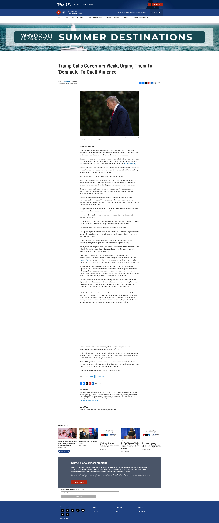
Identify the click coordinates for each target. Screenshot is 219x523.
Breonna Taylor (85, 260)
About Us (127, 18)
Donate (158, 4)
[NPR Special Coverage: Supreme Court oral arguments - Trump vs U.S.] (109, 433)
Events (108, 18)
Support (117, 18)
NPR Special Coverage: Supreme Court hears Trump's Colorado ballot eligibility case (151, 445)
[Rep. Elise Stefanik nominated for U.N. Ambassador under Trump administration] (67, 433)
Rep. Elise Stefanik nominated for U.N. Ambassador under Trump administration (67, 443)
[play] (58, 12)
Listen (58, 18)
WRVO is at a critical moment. (89, 463)
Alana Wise (67, 81)
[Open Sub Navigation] (62, 18)
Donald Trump (89, 376)
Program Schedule (78, 18)
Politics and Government (127, 441)
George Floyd (100, 376)
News (66, 18)
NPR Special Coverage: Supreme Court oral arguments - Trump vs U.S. (109, 445)
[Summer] (109, 37)
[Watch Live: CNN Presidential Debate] (88, 433)
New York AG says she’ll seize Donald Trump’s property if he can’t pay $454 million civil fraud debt (130, 446)
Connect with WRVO (141, 18)
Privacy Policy (142, 511)
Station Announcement (105, 441)
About (94, 507)
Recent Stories (63, 425)
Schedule (95, 511)
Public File (140, 507)
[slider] (66, 12)
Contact (118, 511)
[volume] (63, 12)
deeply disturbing (130, 163)
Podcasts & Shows (95, 18)
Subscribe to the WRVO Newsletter (72, 490)
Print (158, 83)
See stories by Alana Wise (89, 401)
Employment (119, 507)
